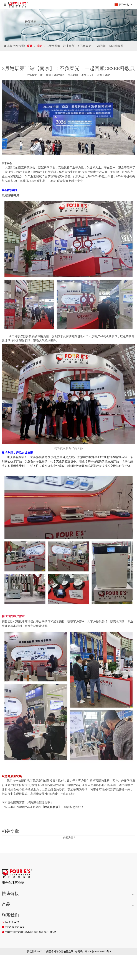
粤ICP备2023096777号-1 (98, 951)
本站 (107, 75)
